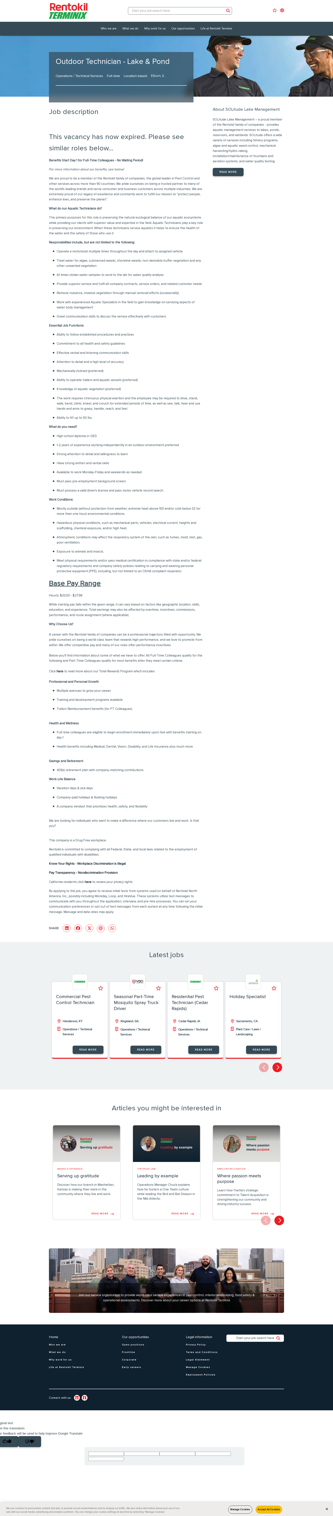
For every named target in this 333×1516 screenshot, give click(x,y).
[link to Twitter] (84, 1398)
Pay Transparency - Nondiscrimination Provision (83, 872)
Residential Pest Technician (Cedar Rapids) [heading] (190, 1002)
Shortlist (100, 988)
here (59, 671)
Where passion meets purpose (239, 1179)
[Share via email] (101, 928)
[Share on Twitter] (89, 928)
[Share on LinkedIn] (67, 928)
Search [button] (228, 11)
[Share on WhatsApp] (112, 928)
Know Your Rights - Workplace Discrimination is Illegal (87, 863)
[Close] (327, 1509)
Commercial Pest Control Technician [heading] (75, 999)
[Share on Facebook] (78, 928)
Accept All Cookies (269, 1509)
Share (54, 928)
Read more (228, 172)
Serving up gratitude (78, 1176)
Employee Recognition (231, 1169)
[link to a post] (86, 1143)
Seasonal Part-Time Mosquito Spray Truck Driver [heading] (136, 1002)
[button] (277, 1067)
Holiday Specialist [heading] (248, 996)
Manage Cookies (240, 1509)
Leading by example (157, 1176)
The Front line (146, 1169)
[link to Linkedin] (77, 1398)
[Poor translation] (29, 1441)
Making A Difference (70, 1169)
